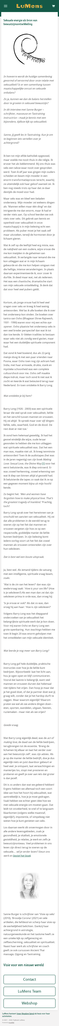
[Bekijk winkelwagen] (53, 6)
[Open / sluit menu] (5, 6)
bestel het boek (22, 855)
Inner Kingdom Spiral (25, 1014)
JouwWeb (11, 1022)
